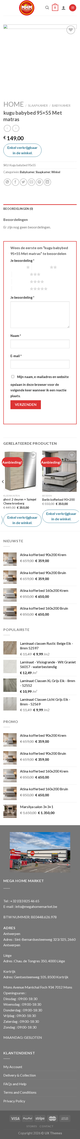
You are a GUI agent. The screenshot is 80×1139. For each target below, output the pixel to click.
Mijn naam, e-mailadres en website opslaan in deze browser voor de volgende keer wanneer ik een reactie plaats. (39, 386)
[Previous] (3, 490)
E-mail (16, 356)
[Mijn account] (63, 8)
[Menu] (72, 8)
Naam (15, 336)
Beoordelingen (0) (18, 208)
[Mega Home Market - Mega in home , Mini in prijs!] (27, 8)
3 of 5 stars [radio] (21, 274)
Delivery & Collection (19, 1075)
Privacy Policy (14, 1101)
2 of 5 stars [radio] (41, 267)
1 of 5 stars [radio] (17, 267)
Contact (46, 1126)
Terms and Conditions (19, 1092)
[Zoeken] (47, 7)
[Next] (77, 490)
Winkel (55, 172)
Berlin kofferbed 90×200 (58, 499)
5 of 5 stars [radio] (21, 288)
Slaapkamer (38, 105)
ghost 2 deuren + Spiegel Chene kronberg (19, 501)
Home (13, 104)
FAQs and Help (14, 1084)
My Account (12, 1067)
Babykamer (61, 105)
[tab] (40, 208)
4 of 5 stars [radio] (21, 281)
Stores (31, 1126)
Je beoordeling (22, 260)
